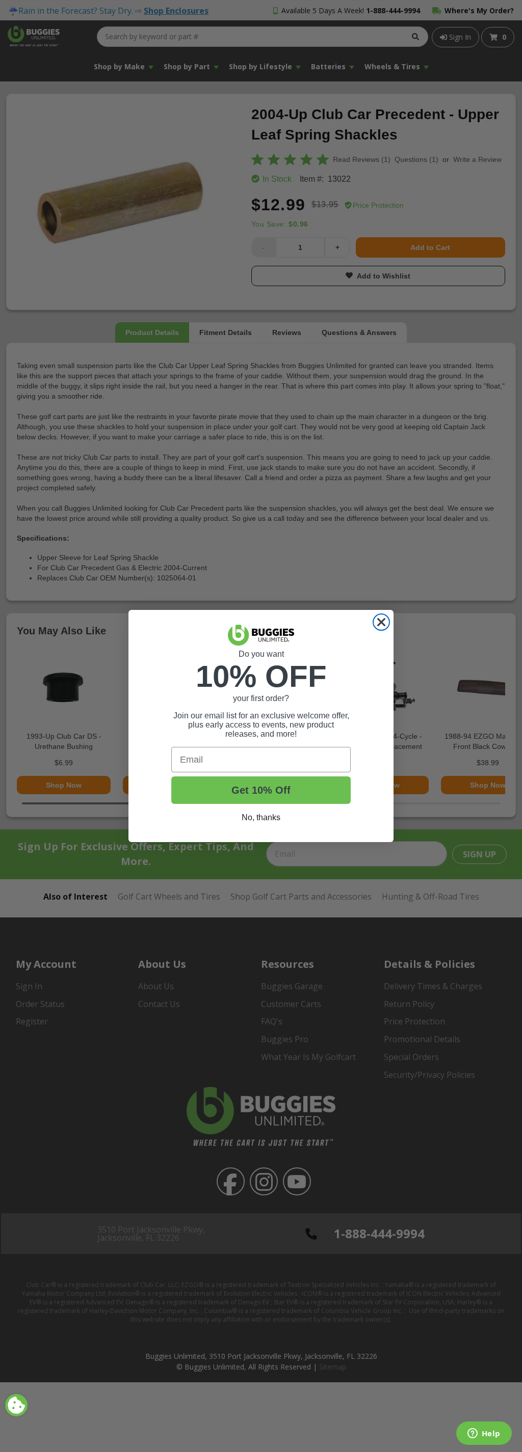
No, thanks (261, 817)
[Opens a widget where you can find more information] (484, 1434)
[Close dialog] (381, 622)
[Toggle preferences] (16, 1405)
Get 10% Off (261, 790)
